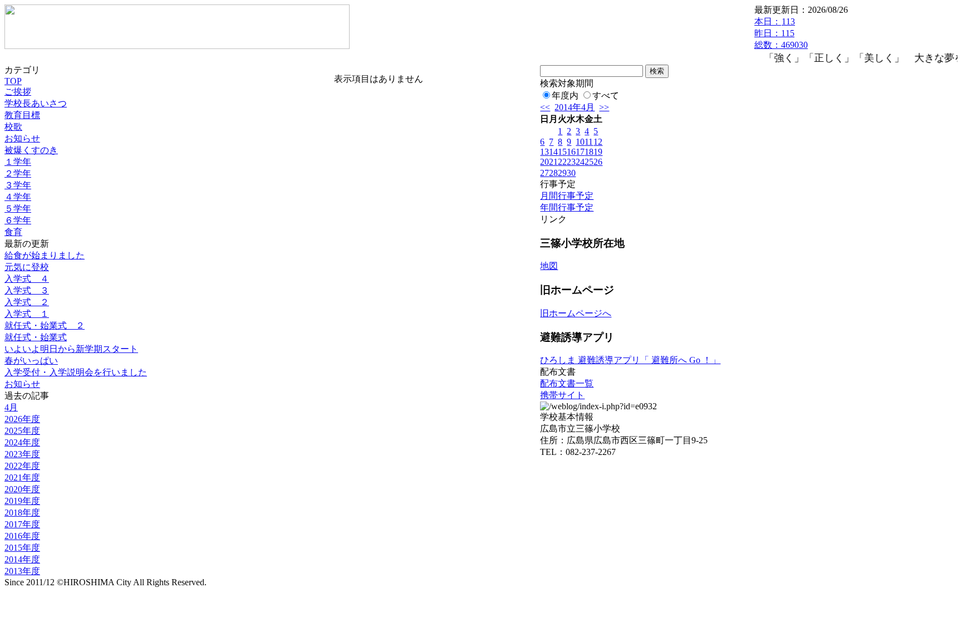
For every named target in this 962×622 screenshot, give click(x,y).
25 (589, 161)
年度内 (565, 95)
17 (580, 151)
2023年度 (22, 454)
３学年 (17, 185)
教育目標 (22, 115)
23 (571, 161)
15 (562, 151)
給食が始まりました (44, 255)
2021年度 (22, 477)
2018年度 (22, 512)
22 (562, 161)
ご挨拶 (17, 91)
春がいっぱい (31, 360)
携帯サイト (562, 395)
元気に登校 (26, 267)
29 (562, 173)
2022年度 (22, 466)
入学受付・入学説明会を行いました (75, 372)
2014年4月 (574, 107)
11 (589, 141)
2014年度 (22, 559)
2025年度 (22, 430)
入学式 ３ (26, 290)
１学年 (17, 161)
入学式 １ (26, 314)
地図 (549, 266)
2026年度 (22, 419)
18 (589, 151)
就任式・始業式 (35, 337)
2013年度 (22, 571)
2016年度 (22, 536)
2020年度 (22, 489)
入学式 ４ (26, 278)
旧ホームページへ (575, 313)
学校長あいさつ (35, 103)
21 (553, 161)
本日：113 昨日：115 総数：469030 (781, 33)
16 (571, 151)
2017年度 (22, 524)
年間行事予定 (566, 207)
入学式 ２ (26, 302)
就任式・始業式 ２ (44, 325)
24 (580, 161)
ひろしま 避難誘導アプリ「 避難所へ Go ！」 (630, 360)
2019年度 (22, 501)
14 (553, 151)
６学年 (17, 220)
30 (571, 173)
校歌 (13, 126)
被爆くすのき (31, 150)
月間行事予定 (566, 195)
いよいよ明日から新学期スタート (71, 349)
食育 (13, 232)
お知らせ (22, 138)
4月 (11, 407)
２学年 (17, 173)
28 (553, 173)
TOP (13, 81)
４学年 (17, 197)
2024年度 (22, 442)
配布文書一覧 (566, 383)
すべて (605, 95)
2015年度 (22, 547)
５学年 (17, 208)
